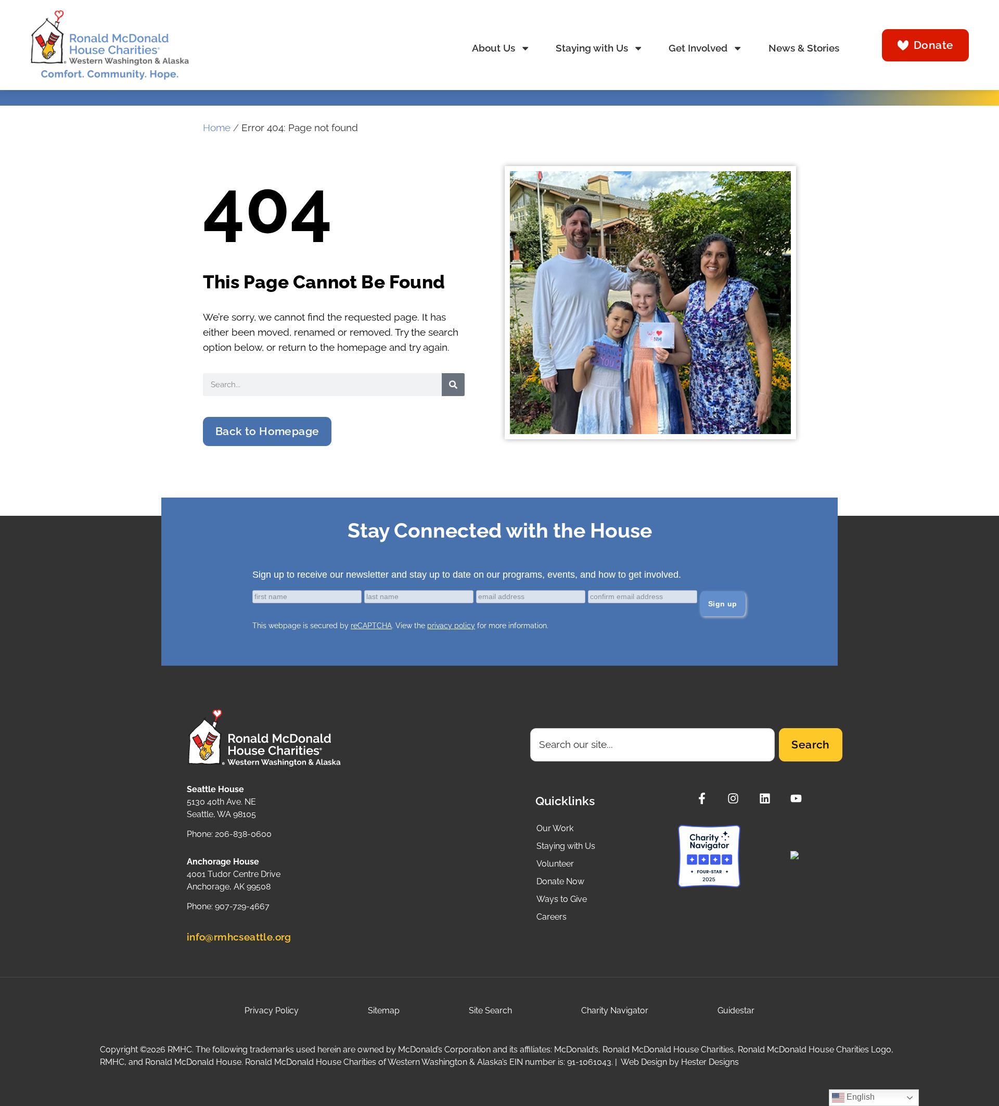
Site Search (490, 1010)
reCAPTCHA (371, 625)
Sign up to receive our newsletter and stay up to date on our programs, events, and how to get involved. (466, 574)
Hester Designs (710, 1062)
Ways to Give (561, 899)
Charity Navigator (614, 1010)
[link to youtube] (799, 798)
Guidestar (736, 1010)
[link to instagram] (736, 798)
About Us (493, 48)
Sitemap (384, 1010)
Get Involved (698, 48)
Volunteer (555, 864)
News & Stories (804, 48)
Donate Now (560, 881)
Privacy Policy (272, 1010)
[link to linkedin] (767, 798)
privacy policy (451, 625)
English (859, 1096)
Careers (551, 917)
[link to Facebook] (704, 798)
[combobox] (652, 744)
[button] (267, 431)
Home (216, 128)
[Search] (453, 384)
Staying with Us (592, 48)
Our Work (554, 828)
